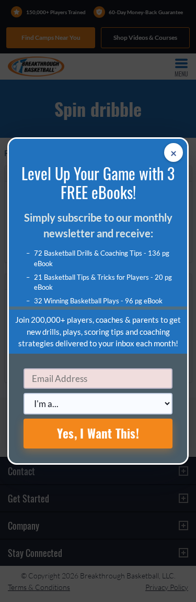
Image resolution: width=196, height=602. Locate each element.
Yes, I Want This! (98, 433)
